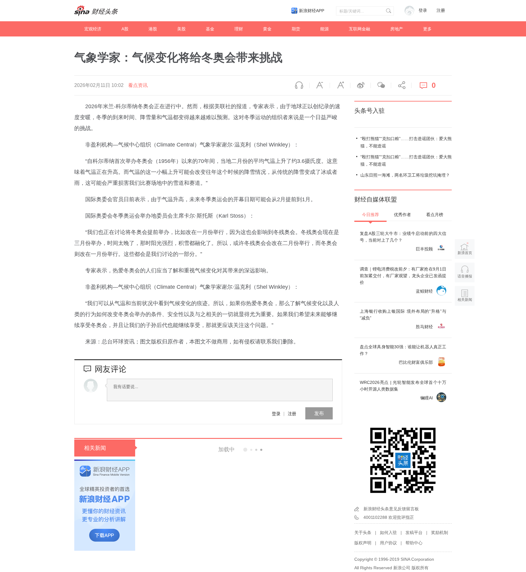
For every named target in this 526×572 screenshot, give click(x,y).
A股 (124, 28)
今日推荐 (370, 214)
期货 (296, 28)
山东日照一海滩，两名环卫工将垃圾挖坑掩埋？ (405, 175)
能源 (324, 28)
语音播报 (299, 85)
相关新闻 (95, 448)
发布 (319, 413)
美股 (181, 28)
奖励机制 (439, 532)
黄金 (267, 28)
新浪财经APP (311, 10)
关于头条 (362, 532)
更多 (427, 28)
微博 (360, 85)
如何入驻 (388, 532)
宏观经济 (92, 28)
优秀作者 (402, 214)
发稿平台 (414, 532)
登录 (276, 413)
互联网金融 (359, 28)
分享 (401, 85)
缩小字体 (320, 85)
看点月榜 (434, 214)
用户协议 (388, 542)
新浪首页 (465, 253)
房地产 (396, 28)
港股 (153, 28)
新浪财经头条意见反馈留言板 (391, 508)
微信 (381, 85)
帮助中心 (414, 542)
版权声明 (362, 542)
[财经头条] (96, 11)
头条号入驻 (369, 110)
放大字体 (340, 85)
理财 (238, 28)
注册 (441, 10)
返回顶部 (465, 323)
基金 (210, 28)
